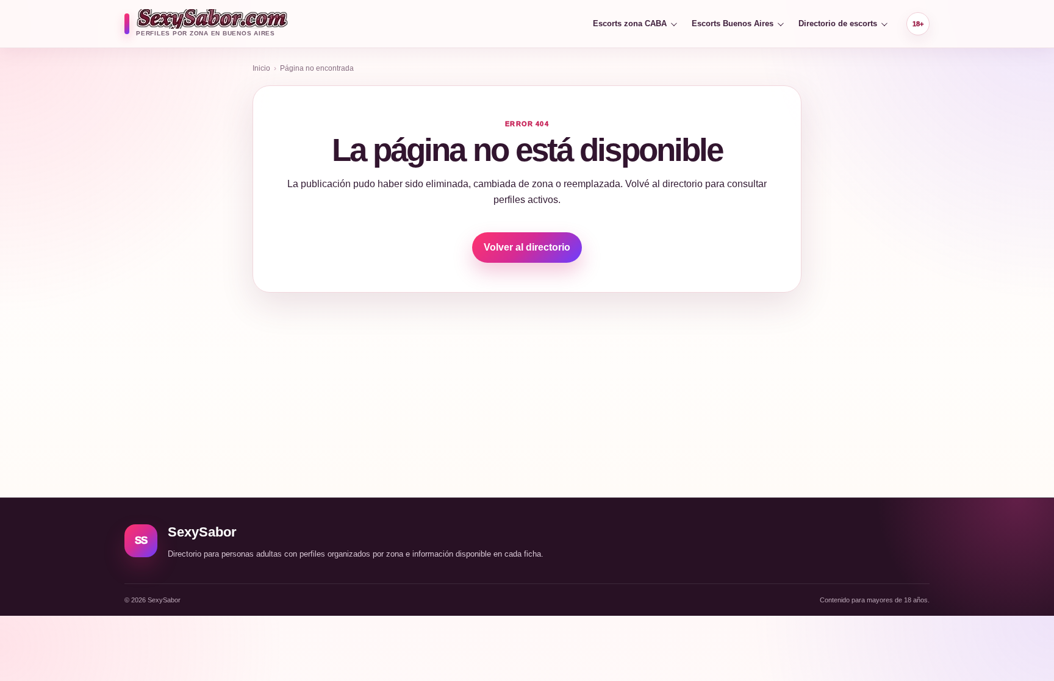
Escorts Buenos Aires (732, 23)
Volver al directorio (527, 247)
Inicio (261, 68)
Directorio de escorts (837, 23)
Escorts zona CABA (630, 23)
